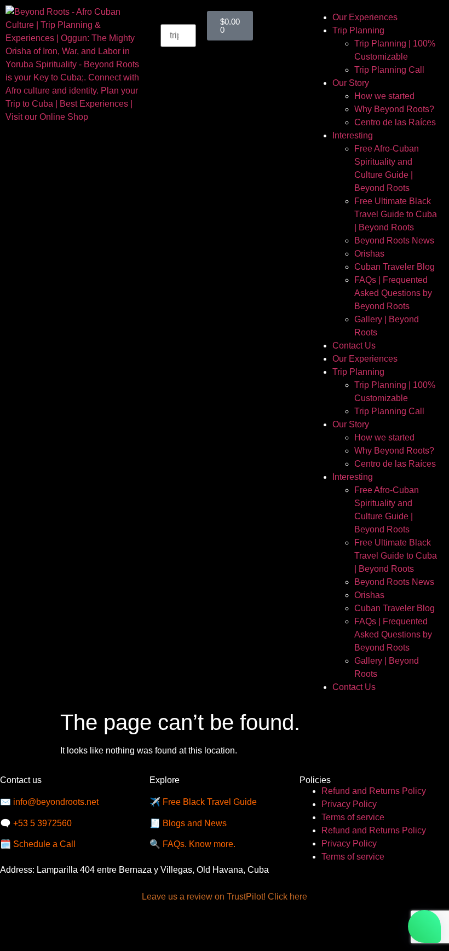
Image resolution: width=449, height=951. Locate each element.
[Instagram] (48, 928)
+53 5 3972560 (42, 823)
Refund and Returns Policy (373, 791)
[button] (177, 17)
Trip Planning (358, 30)
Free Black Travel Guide (210, 802)
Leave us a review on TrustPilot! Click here (224, 896)
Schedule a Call (44, 844)
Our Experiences (365, 17)
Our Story (350, 83)
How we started (384, 96)
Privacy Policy (349, 804)
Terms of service (352, 817)
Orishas (369, 253)
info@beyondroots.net (56, 802)
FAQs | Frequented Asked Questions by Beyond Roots (393, 293)
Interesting (352, 135)
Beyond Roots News (394, 240)
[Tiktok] (108, 928)
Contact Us (354, 345)
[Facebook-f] (19, 928)
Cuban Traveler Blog (394, 266)
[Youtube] (78, 928)
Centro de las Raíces (395, 122)
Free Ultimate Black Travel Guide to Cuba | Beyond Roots (395, 214)
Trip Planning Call (389, 69)
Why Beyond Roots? (394, 109)
